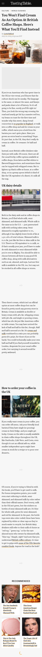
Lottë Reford (9, 33)
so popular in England (23, 123)
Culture (5, 10)
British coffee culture (21, 540)
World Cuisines (19, 10)
